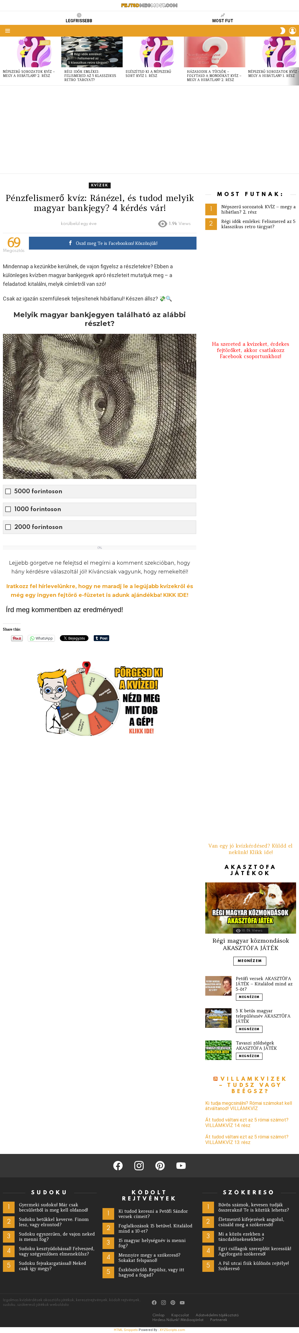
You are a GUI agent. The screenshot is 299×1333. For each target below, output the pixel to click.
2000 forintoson (38, 527)
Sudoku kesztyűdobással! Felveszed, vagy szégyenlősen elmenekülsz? (56, 1251)
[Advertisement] (149, 130)
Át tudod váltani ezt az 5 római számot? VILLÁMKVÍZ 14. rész (246, 1122)
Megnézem (250, 961)
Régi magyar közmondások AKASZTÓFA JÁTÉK (250, 944)
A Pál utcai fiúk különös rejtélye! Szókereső (253, 1265)
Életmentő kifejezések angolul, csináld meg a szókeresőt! (251, 1222)
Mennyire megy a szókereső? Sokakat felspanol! (149, 1257)
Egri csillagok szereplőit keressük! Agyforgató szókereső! (254, 1251)
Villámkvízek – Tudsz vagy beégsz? (253, 1085)
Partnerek (218, 1320)
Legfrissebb (79, 20)
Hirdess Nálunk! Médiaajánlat (178, 1320)
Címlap (158, 1315)
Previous (3, 61)
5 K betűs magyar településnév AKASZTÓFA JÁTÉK (263, 1016)
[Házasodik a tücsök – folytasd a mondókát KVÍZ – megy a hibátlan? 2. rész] (214, 52)
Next (296, 61)
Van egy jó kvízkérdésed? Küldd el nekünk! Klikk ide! (250, 849)
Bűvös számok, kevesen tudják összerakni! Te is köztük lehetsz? (253, 1207)
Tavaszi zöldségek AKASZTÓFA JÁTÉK (256, 1045)
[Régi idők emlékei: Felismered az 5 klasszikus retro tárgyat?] (92, 52)
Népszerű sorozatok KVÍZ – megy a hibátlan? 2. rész (29, 74)
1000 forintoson (37, 510)
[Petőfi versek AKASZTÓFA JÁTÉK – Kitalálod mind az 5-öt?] (218, 986)
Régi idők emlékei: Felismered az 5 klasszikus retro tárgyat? (90, 76)
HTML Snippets (126, 1330)
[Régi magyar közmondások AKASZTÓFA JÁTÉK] (250, 908)
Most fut (222, 20)
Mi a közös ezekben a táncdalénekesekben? (241, 1236)
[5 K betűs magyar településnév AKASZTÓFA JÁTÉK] (218, 1018)
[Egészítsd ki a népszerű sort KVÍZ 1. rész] (153, 52)
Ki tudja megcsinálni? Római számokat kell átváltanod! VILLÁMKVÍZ (248, 1106)
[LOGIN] (292, 31)
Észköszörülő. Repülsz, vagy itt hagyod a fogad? (151, 1272)
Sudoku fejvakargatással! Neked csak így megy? (52, 1265)
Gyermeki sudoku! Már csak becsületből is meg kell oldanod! (53, 1207)
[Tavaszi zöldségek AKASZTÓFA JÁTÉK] (218, 1050)
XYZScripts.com (172, 1330)
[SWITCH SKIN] (282, 31)
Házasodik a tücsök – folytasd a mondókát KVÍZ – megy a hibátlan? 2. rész (214, 76)
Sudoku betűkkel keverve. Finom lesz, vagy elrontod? (54, 1222)
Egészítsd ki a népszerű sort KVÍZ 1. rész (148, 74)
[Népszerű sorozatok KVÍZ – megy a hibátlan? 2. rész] (30, 52)
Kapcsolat (180, 1315)
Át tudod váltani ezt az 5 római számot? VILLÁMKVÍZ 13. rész (246, 1139)
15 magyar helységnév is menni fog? (152, 1243)
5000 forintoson (38, 492)
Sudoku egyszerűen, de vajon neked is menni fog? (57, 1236)
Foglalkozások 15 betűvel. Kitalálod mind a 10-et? (155, 1228)
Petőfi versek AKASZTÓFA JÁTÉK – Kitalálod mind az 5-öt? (264, 984)
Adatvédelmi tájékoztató (217, 1315)
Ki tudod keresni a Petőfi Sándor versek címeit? (153, 1213)
